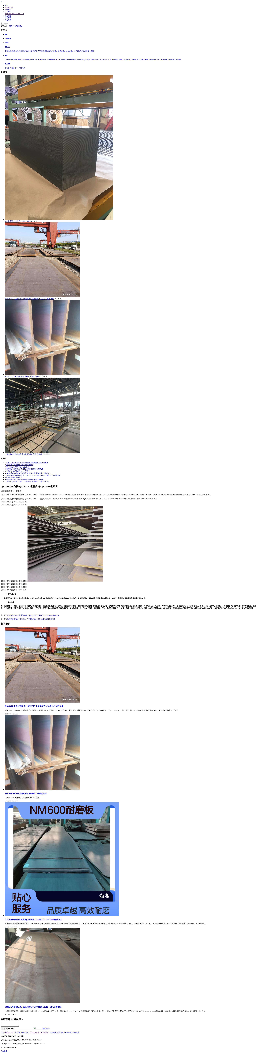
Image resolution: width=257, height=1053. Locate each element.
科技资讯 (21, 68)
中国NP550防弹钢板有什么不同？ (18, 471)
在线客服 (4, 1051)
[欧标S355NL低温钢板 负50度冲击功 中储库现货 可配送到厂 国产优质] (42, 702)
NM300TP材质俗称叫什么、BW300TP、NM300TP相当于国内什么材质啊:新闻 (33, 475)
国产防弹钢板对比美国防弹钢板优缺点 (19, 465)
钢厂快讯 (15, 68)
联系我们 (8, 12)
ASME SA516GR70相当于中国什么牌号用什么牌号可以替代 (27, 463)
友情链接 (76, 1032)
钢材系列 (7, 47)
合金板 (45, 51)
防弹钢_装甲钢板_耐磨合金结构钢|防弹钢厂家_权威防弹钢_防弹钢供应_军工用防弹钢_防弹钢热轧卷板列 (143, 59)
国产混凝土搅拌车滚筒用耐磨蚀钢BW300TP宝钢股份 (24, 479)
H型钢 (6, 43)
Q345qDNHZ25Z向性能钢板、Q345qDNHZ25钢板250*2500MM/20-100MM (33, 615)
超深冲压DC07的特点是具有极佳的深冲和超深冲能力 (23, 454)
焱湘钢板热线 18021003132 (14, 14)
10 (5, 481)
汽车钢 (40, 51)
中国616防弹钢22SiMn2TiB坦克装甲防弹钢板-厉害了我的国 (28, 481)
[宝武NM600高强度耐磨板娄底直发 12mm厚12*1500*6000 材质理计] (62, 915)
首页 (6, 5)
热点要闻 (8, 68)
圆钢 (6, 55)
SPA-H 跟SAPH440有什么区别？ (17, 467)
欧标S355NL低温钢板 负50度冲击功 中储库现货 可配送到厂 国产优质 (29, 299)
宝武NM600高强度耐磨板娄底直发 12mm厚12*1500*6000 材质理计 (33, 919)
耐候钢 (92, 51)
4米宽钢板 (18, 26)
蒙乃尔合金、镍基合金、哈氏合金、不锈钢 (63, 51)
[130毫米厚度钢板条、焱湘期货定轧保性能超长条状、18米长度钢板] (42, 1003)
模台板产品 (9, 7)
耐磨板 (86, 51)
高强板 (29, 51)
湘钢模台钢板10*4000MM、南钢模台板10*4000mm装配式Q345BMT (31, 619)
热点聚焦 (7, 64)
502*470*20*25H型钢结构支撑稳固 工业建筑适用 (22, 376)
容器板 (81, 51)
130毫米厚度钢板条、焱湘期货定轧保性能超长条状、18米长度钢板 (33, 1007)
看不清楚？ (46, 1028)
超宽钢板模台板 (21, 51)
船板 (6, 34)
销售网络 (8, 16)
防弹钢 (35, 51)
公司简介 (8, 18)
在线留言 (8, 20)
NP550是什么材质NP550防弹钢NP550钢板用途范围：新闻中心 (28, 473)
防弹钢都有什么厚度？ (14, 477)
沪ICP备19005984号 (31, 1036)
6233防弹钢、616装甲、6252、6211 (17, 221)
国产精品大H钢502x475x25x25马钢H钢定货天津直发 (24, 469)
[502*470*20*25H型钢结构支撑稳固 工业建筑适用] (42, 789)
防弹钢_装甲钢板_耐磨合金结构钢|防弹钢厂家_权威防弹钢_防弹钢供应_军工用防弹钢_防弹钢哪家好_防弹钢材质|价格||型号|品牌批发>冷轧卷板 (55, 59)
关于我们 (8, 9)
